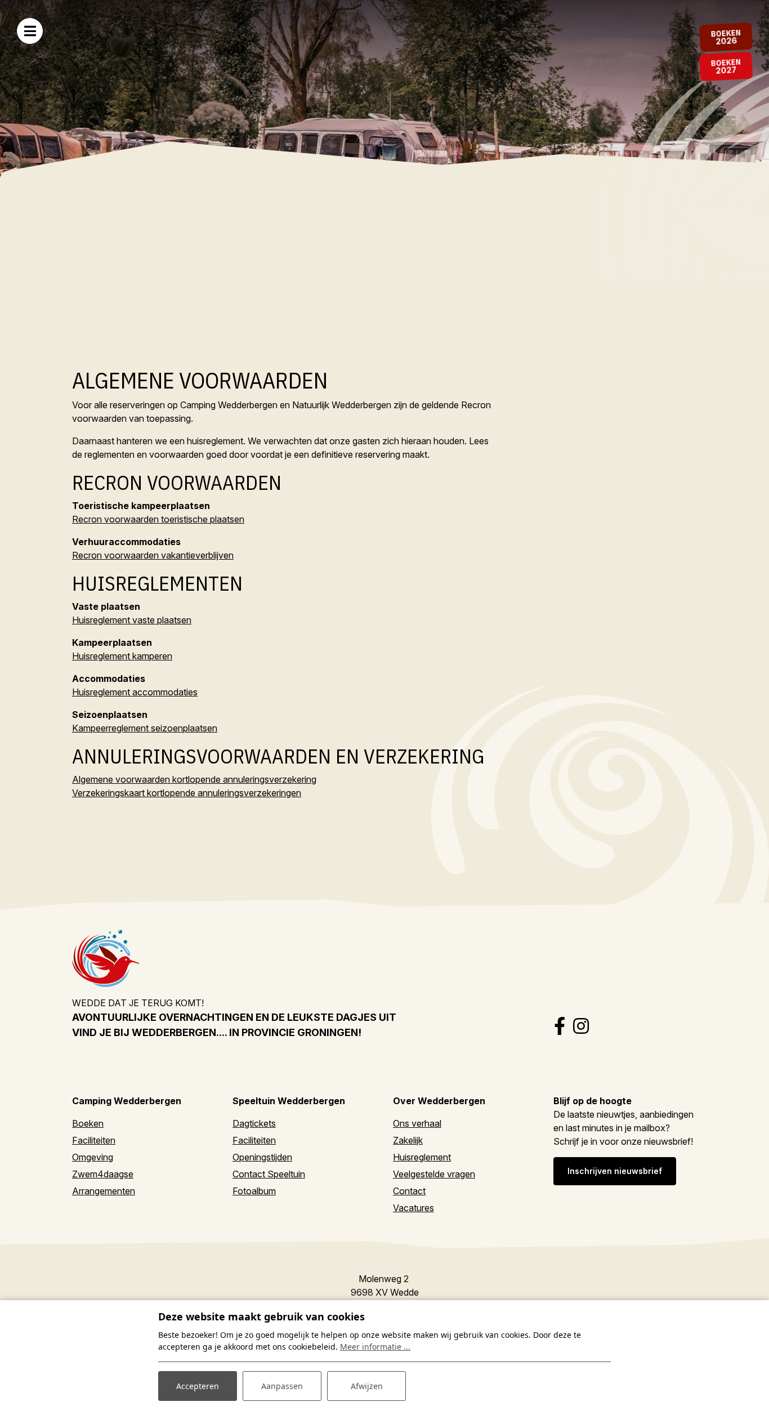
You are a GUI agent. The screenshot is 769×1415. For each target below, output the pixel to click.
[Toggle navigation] (30, 31)
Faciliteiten (93, 1140)
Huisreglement (422, 1157)
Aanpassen (282, 1386)
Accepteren (197, 1386)
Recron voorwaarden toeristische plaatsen (158, 519)
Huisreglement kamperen (122, 656)
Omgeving (92, 1157)
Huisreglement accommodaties (135, 692)
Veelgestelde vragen (434, 1174)
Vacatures (413, 1207)
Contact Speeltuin (269, 1174)
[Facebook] (559, 1026)
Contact (409, 1191)
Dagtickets (254, 1123)
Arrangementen (103, 1191)
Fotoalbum (254, 1191)
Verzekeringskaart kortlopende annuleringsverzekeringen (186, 792)
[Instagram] (581, 1026)
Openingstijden (262, 1157)
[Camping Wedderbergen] (106, 957)
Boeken (88, 1123)
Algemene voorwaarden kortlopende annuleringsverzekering (194, 779)
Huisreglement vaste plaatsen (131, 620)
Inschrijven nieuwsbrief (614, 1171)
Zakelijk (408, 1140)
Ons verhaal (417, 1123)
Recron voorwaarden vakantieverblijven (153, 555)
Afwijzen (367, 1386)
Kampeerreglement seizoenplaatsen (144, 728)
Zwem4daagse (102, 1174)
